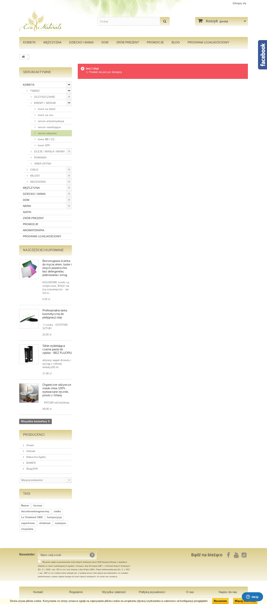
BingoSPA (32, 468)
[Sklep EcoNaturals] (55, 21)
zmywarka (27, 529)
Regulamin (76, 592)
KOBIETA (29, 42)
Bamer (25, 505)
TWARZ (34, 90)
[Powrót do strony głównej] (23, 57)
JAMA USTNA (42, 163)
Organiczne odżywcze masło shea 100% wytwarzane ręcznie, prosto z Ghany (56, 390)
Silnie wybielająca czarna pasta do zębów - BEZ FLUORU (57, 349)
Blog (176, 42)
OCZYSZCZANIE (44, 96)
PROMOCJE (155, 42)
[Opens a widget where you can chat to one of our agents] (252, 597)
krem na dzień (46, 109)
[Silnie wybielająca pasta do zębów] (29, 354)
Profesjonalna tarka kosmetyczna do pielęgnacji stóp (54, 314)
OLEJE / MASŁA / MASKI (49, 151)
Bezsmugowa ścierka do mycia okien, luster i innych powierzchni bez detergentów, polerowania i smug (57, 268)
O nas (190, 592)
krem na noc (45, 115)
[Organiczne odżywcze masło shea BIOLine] (29, 393)
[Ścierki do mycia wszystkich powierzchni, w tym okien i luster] (29, 269)
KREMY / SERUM (44, 102)
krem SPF (43, 145)
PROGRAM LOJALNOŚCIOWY (208, 42)
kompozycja (54, 517)
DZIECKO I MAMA (81, 42)
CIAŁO (33, 169)
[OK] (92, 555)
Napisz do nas (228, 592)
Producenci (34, 434)
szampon (60, 523)
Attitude (30, 451)
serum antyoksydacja (50, 121)
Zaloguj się (239, 3)
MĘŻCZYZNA (52, 42)
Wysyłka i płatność (114, 592)
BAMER (31, 462)
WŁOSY (34, 175)
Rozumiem (220, 601)
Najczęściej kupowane (43, 250)
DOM (104, 42)
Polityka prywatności (152, 592)
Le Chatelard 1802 (32, 517)
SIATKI (27, 212)
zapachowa (28, 523)
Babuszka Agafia (36, 457)
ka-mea (37, 505)
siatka (57, 511)
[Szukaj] (165, 21)
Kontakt (38, 592)
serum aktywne (47, 133)
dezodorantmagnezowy (35, 511)
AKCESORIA (37, 181)
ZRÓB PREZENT (33, 218)
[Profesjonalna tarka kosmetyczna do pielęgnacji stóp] (29, 319)
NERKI (27, 206)
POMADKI (40, 157)
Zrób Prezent (127, 42)
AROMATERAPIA (33, 230)
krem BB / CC (46, 139)
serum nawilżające (49, 127)
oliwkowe (44, 523)
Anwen (30, 445)
